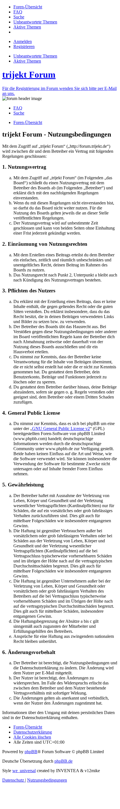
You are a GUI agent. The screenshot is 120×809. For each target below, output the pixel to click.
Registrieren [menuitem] (24, 46)
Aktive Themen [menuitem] (27, 61)
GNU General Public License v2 (61, 428)
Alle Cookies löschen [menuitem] (32, 737)
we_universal (24, 770)
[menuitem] (27, 6)
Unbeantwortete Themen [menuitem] (35, 56)
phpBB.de (63, 761)
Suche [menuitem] (18, 113)
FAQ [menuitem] (17, 108)
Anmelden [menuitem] (22, 41)
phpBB (31, 751)
